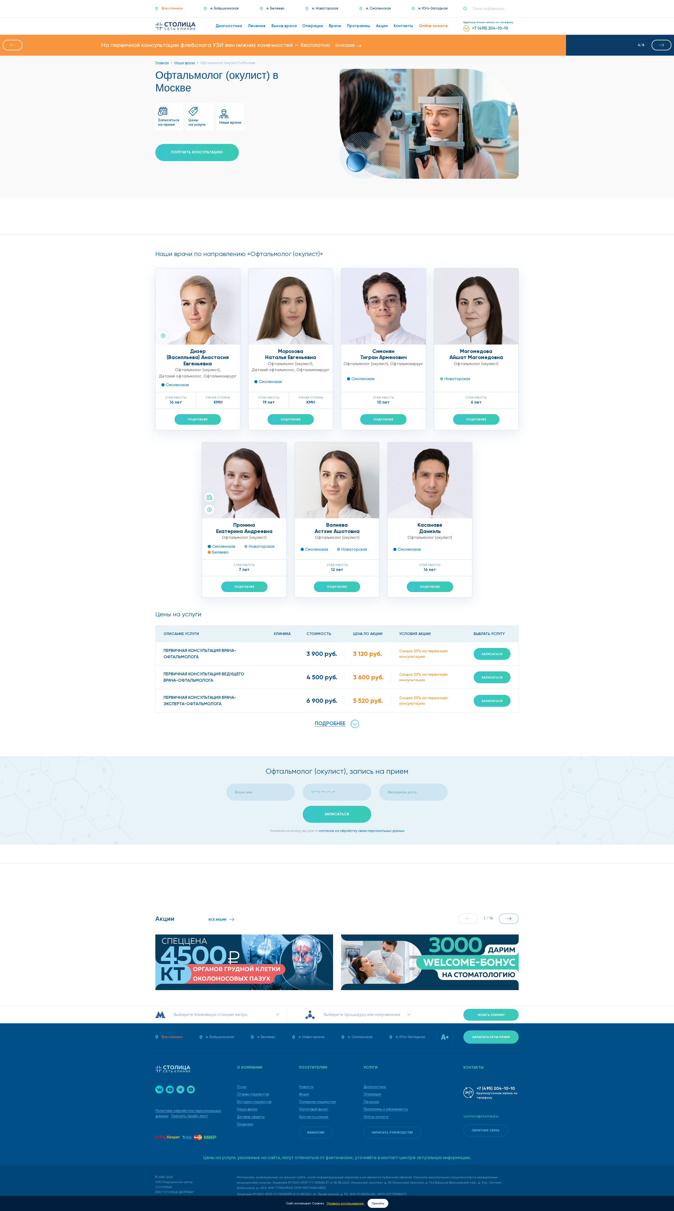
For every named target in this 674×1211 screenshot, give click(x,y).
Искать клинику (491, 1015)
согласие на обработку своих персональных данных (361, 831)
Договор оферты (251, 1117)
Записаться (492, 654)
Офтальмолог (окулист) (197, 369)
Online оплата (376, 1117)
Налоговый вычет (314, 1109)
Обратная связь (486, 1130)
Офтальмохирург (220, 376)
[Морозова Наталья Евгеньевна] (291, 306)
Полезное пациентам (317, 1102)
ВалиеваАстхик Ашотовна (337, 528)
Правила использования (345, 1203)
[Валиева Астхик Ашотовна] (337, 480)
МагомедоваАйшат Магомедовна (476, 354)
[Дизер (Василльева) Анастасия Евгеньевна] (198, 306)
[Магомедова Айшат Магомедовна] (476, 306)
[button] (12, 45)
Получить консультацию (197, 152)
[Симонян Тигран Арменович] (383, 306)
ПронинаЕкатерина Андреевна (244, 528)
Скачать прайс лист (189, 1116)
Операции (372, 1094)
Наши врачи (247, 1109)
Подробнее (198, 419)
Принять (378, 1203)
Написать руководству (392, 1132)
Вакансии (315, 1132)
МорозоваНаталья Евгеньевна (290, 354)
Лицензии (245, 1124)
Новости (306, 1087)
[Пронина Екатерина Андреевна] (244, 480)
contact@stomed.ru (481, 1116)
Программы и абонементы (386, 1109)
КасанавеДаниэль (430, 528)
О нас (242, 1087)
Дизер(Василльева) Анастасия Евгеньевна (198, 357)
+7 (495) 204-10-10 (496, 1088)
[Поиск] (467, 9)
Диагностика (375, 1087)
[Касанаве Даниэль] (430, 480)
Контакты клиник (314, 1117)
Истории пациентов (254, 1102)
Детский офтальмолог (180, 376)
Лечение (371, 1102)
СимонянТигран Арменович (383, 354)
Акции (304, 1094)
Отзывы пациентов (253, 1094)
